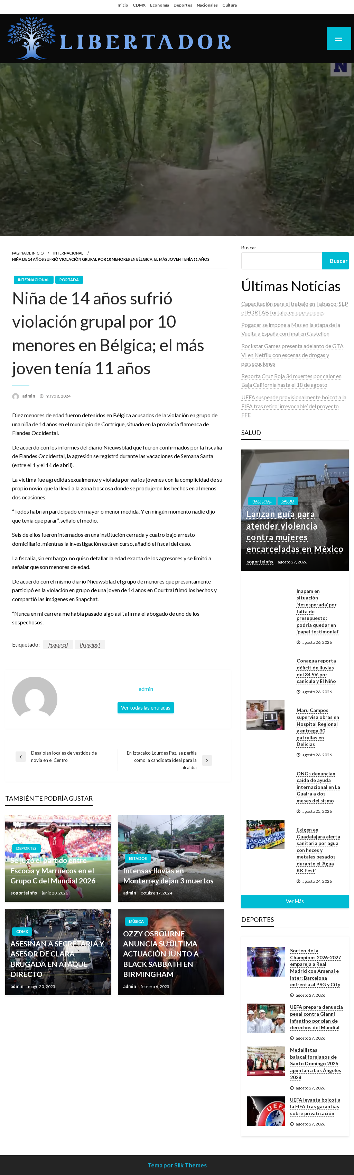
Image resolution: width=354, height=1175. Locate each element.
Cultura (229, 5)
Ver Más (295, 901)
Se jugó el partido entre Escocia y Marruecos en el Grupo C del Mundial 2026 (52, 870)
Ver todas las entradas (145, 708)
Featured (58, 644)
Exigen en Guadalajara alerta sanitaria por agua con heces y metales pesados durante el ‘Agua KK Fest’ (318, 850)
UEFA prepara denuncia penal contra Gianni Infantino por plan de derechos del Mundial (316, 1017)
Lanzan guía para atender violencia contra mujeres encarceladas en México (295, 531)
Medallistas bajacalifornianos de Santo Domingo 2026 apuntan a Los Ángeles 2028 (315, 1063)
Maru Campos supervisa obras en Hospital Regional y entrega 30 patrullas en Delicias (318, 727)
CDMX (139, 5)
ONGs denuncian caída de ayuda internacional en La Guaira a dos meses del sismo (318, 787)
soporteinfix (24, 893)
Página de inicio (28, 253)
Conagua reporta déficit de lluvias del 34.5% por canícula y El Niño (316, 671)
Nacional (262, 501)
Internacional (68, 253)
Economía (159, 5)
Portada (69, 279)
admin (29, 396)
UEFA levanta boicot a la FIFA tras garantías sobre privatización (315, 1106)
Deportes (183, 5)
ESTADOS (138, 858)
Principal (90, 644)
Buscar (248, 247)
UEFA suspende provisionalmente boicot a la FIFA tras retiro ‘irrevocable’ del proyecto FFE (293, 406)
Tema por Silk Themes (177, 1165)
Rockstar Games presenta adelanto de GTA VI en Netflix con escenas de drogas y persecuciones (292, 354)
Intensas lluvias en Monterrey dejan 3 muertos (168, 875)
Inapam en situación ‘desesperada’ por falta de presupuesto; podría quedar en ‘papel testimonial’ (318, 611)
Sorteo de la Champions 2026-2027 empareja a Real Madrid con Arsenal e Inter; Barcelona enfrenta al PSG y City (315, 967)
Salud (288, 501)
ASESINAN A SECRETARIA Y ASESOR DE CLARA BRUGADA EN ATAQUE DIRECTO (57, 958)
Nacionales (207, 5)
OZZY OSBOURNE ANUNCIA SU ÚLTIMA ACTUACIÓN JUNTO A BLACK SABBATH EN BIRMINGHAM (161, 954)
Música (136, 921)
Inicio (123, 5)
